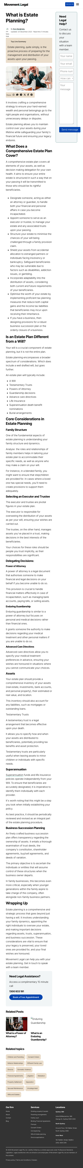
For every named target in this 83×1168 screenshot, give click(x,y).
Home (8, 1111)
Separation (30, 1082)
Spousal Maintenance (15, 1088)
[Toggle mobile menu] (77, 4)
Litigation (30, 1076)
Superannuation (14, 774)
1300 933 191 (69, 4)
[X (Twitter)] (25, 95)
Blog (7, 1121)
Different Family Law (34, 1063)
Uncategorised (32, 1088)
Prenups (33, 1124)
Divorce (10, 1069)
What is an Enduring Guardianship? (39, 1036)
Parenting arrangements (39, 1114)
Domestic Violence (24, 1069)
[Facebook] (28, 95)
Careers (34, 1160)
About (8, 1114)
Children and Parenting (16, 1057)
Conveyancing (35, 1131)
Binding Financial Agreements (40, 1121)
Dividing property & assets (39, 1111)
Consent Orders (33, 1057)
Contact (8, 1118)
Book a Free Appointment (26, 997)
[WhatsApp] (14, 95)
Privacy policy (10, 1160)
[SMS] (17, 95)
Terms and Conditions (23, 1160)
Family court (35, 1118)
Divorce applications (37, 1137)
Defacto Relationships (15, 1063)
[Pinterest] (31, 95)
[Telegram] (21, 95)
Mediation (41, 1076)
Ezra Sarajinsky (19, 29)
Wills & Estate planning (38, 1134)
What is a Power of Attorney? (16, 1035)
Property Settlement (15, 1082)
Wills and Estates (13, 1094)
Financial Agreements (15, 1076)
